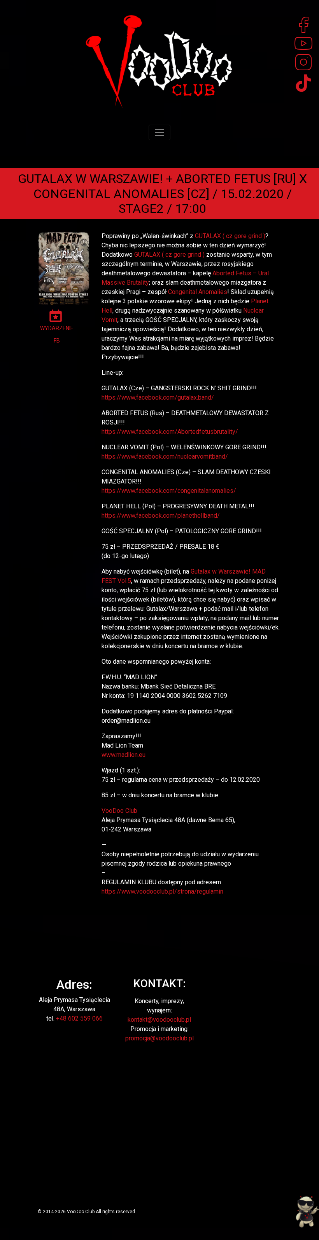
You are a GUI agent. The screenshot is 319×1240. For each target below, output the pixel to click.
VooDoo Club (119, 810)
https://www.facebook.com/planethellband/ (161, 515)
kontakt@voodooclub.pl (159, 1019)
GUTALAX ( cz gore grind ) (230, 236)
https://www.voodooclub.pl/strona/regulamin (162, 891)
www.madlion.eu (123, 754)
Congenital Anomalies (197, 292)
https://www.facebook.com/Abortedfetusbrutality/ (170, 431)
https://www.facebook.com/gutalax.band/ (158, 397)
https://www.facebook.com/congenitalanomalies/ (169, 490)
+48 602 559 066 (79, 1018)
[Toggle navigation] (159, 132)
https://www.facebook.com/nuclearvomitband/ (165, 456)
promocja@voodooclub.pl (159, 1038)
